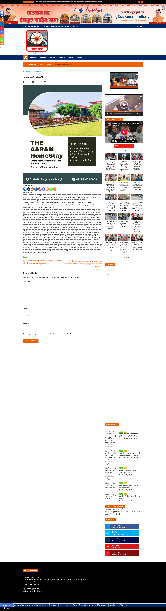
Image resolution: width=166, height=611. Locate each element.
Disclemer (54, 26)
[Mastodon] (43, 189)
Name (26, 308)
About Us (60, 26)
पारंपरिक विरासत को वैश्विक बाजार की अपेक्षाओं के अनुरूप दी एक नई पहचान (49, 605)
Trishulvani (134, 438)
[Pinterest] (40, 189)
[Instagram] (138, 26)
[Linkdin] (141, 26)
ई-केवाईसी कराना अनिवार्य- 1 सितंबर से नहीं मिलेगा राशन (88, 605)
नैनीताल (125, 431)
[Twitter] (135, 26)
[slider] (122, 113)
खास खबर (52, 57)
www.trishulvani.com (37, 591)
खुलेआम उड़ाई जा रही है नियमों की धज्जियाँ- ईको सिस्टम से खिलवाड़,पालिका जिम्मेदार (128, 472)
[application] (124, 105)
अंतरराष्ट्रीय (33, 57)
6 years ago (125, 457)
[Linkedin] (36, 189)
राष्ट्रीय (71, 57)
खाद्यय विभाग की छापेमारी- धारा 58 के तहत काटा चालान (129, 487)
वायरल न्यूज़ (79, 57)
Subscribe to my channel (125, 146)
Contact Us (68, 26)
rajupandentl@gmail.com (31, 589)
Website (26, 324)
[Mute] (137, 114)
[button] (124, 105)
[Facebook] (132, 26)
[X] (28, 189)
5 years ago (125, 438)
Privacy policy (46, 26)
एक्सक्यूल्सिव (43, 57)
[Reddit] (32, 189)
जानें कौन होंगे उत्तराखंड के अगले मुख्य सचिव (48, 2)
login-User (75, 26)
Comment (27, 281)
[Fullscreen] (141, 114)
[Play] (107, 114)
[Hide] (1, 47)
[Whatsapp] (51, 189)
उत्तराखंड (61, 57)
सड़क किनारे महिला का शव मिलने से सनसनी (129, 497)
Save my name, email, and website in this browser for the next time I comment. (57, 334)
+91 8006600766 (34, 584)
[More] (54, 189)
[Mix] (47, 189)
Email (26, 316)
